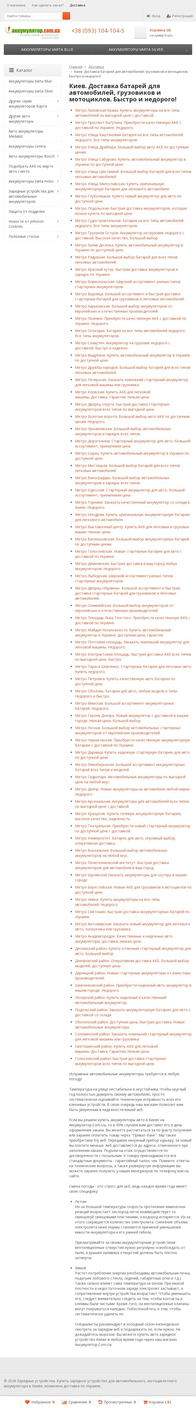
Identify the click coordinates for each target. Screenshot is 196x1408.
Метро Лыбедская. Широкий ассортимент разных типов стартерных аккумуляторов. (124, 578)
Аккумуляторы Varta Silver (136, 49)
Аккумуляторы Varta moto (31, 181)
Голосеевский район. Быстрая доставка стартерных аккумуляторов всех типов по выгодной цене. (120, 1061)
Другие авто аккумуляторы (21, 119)
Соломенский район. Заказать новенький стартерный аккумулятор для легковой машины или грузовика (133, 1037)
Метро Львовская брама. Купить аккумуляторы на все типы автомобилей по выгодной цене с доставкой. (127, 113)
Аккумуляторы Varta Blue (47, 49)
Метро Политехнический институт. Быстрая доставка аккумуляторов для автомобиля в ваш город (122, 865)
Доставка (77, 5)
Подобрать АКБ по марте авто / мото (31, 169)
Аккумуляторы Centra (27, 146)
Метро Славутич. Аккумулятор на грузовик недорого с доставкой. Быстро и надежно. (122, 345)
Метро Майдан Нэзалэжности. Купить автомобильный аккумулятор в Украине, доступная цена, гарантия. (123, 632)
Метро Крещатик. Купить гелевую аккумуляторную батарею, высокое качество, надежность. (128, 816)
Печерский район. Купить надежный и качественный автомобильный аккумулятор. (120, 1000)
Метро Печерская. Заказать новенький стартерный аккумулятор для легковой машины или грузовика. (131, 382)
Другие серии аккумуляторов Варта (28, 104)
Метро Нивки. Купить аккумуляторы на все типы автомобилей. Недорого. (117, 902)
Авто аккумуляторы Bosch (32, 156)
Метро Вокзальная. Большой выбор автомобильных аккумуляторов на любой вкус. (121, 853)
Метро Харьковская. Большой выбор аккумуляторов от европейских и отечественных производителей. (124, 309)
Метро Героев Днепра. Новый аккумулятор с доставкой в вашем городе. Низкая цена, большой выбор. (131, 718)
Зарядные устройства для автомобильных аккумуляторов (31, 196)
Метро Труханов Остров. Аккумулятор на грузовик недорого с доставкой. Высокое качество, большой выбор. (129, 235)
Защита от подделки (27, 211)
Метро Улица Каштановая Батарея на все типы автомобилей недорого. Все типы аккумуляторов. (129, 137)
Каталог (24, 70)
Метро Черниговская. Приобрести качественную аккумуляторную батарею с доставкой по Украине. (132, 743)
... (187, 49)
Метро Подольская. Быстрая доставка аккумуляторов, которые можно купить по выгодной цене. (131, 211)
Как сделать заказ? (48, 5)
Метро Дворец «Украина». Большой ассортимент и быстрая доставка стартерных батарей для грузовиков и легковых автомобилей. (127, 593)
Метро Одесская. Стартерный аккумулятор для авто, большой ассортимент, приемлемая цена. (130, 493)
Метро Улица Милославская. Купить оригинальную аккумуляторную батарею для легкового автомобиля (122, 186)
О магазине (16, 5)
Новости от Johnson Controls (26, 224)
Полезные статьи (24, 236)
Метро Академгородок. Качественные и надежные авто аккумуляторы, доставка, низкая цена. (124, 939)
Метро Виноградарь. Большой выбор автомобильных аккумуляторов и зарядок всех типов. (122, 480)
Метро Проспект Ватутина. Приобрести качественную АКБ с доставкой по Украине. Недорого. (128, 125)
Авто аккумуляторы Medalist (26, 134)
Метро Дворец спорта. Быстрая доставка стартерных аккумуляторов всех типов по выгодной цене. (122, 407)
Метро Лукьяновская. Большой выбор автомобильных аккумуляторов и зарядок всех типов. (123, 431)
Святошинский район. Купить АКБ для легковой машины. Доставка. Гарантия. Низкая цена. (116, 1049)
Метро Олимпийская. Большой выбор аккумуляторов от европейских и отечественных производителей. (124, 608)
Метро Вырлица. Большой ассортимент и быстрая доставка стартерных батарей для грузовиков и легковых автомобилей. (130, 296)
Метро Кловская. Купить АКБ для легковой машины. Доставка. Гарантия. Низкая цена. (112, 394)
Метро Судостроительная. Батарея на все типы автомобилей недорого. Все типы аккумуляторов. (129, 223)
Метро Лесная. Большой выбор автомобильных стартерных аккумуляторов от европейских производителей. (127, 730)
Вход (156, 16)
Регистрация (182, 16)
